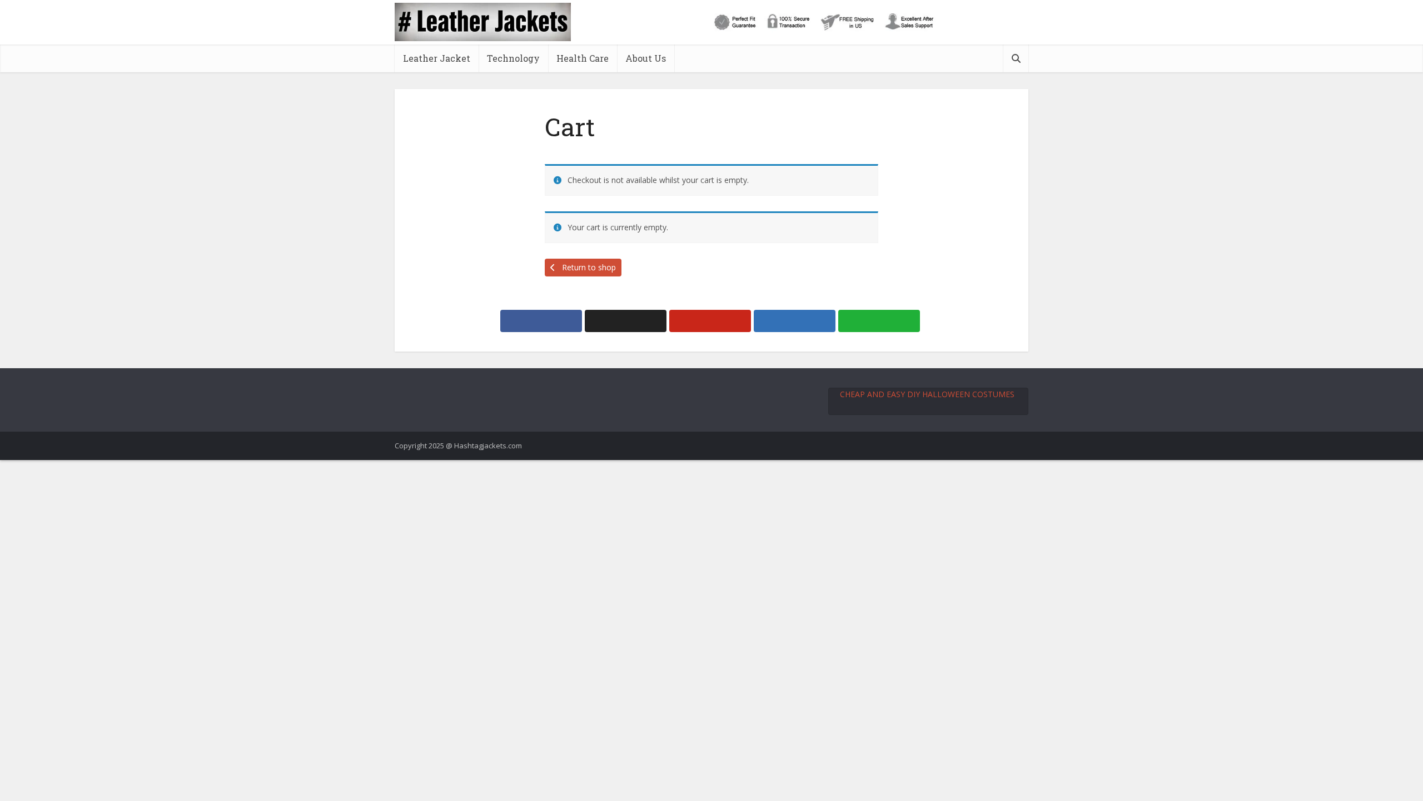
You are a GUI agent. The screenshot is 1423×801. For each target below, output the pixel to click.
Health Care (582, 58)
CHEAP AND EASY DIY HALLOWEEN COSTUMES (927, 394)
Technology (513, 58)
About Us (645, 58)
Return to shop (588, 267)
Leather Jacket (436, 58)
